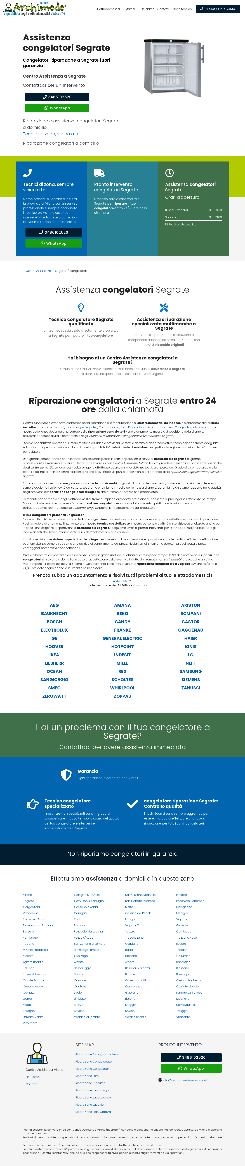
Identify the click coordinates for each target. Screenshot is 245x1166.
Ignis (191, 647)
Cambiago (184, 931)
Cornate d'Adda (187, 986)
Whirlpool (122, 688)
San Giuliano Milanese (140, 895)
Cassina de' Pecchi (138, 913)
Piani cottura (137, 427)
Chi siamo (147, 9)
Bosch (54, 622)
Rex (123, 671)
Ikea (54, 655)
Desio (78, 992)
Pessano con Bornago (38, 925)
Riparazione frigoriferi (90, 1083)
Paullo (78, 919)
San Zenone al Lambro (89, 944)
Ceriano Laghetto (188, 980)
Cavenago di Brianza (140, 980)
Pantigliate (30, 938)
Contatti (163, 9)
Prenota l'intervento (220, 9)
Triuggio (182, 1011)
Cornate (29, 992)
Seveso (79, 1011)
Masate (28, 956)
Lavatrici (58, 427)
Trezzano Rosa (186, 938)
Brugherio (131, 974)
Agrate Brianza (33, 962)
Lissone (130, 999)
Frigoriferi (91, 427)
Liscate (181, 944)
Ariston (190, 605)
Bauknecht (54, 614)
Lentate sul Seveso (189, 992)
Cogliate (80, 986)
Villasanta (183, 1017)
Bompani (190, 614)
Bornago (80, 925)
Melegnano (184, 907)
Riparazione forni (87, 1076)
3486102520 (60, 97)
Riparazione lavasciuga (92, 1090)
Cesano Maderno (35, 986)
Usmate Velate (33, 1017)
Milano (27, 895)
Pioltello (181, 895)
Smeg (54, 688)
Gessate (182, 925)
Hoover (54, 647)
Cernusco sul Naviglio (89, 901)
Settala (130, 931)
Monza (79, 1005)
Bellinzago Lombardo (88, 950)
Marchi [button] (131, 9)
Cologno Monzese (87, 895)
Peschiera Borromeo (190, 901)
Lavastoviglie (75, 427)
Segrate (60, 271)
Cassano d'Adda (86, 907)
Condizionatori (109, 427)
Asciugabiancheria (160, 427)
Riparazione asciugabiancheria (97, 1054)
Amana (122, 605)
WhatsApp (60, 107)
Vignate (181, 919)
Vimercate (30, 1023)
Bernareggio (82, 968)
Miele (122, 663)
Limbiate (80, 999)
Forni (124, 427)
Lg (190, 655)
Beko (122, 614)
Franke (122, 630)
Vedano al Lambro (87, 1017)
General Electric (122, 638)
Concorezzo (133, 986)
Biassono (182, 968)
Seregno (29, 1011)
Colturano (183, 956)
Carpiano (131, 944)
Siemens (191, 680)
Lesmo (27, 999)
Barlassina (183, 962)
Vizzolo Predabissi (35, 950)
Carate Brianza (33, 980)
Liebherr (54, 663)
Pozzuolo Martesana (88, 931)
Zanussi (190, 688)
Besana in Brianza (137, 968)
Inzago (130, 919)
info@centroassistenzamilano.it (185, 1080)
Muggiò (130, 1005)
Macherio (182, 999)
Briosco (79, 974)
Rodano (28, 944)
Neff (191, 663)
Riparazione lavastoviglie (93, 1097)
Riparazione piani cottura (93, 1112)
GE (54, 638)
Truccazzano (134, 938)
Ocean (54, 671)
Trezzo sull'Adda (34, 919)
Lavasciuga (203, 427)
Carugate (81, 913)
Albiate (79, 962)
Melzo (129, 907)
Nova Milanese (186, 1005)
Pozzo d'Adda (83, 938)
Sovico (130, 1011)
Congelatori (183, 427)
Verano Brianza (136, 1017)
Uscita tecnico (182, 9)
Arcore (129, 962)
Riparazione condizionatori (94, 1061)
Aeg (54, 605)
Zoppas (122, 696)
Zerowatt (54, 696)
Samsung (191, 671)
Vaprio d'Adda (135, 925)
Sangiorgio (54, 680)
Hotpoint (122, 647)
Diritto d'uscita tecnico (181, 224)
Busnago (182, 974)
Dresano (131, 956)
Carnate (80, 980)
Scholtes (123, 680)
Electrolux (54, 630)
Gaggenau (190, 630)
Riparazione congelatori (92, 1069)
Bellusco (28, 968)
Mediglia (182, 913)
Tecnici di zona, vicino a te (51, 134)
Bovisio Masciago (35, 974)
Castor (191, 622)
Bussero (28, 931)
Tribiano (182, 950)
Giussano (131, 992)
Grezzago (81, 956)
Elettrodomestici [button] (109, 9)
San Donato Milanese (140, 901)
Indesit (122, 655)
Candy (122, 622)
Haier (190, 638)
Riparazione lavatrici (90, 1105)
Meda (27, 1005)
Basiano (130, 950)
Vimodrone (31, 913)
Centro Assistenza (38, 271)
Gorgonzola (31, 907)
